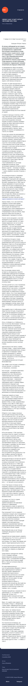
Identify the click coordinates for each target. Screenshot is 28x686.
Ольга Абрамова (7, 23)
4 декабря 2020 (6, 657)
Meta (7, 681)
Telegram (19, 681)
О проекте (20, 10)
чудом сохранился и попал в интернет (13, 199)
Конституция (5, 669)
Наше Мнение (5, 10)
